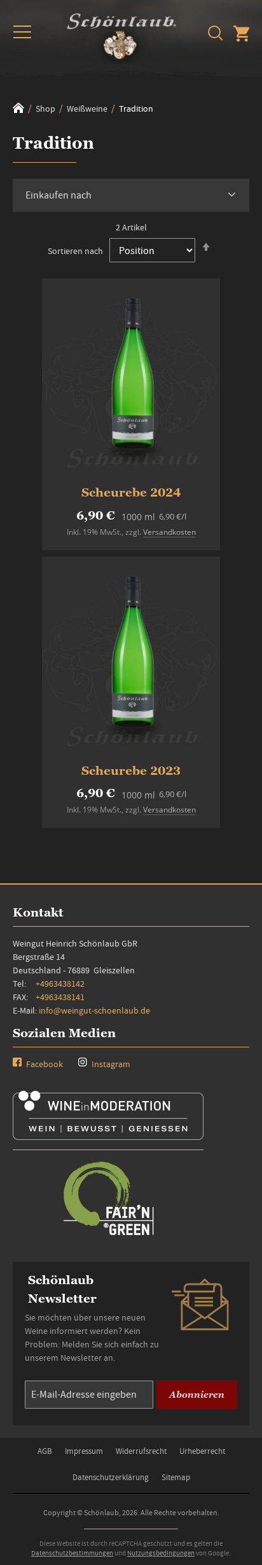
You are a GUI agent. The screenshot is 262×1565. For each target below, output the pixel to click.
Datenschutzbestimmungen (72, 1552)
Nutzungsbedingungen (161, 1552)
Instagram (110, 1064)
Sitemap (176, 1477)
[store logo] (121, 33)
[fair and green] (108, 1234)
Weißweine (88, 108)
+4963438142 (60, 983)
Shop (46, 108)
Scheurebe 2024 (131, 492)
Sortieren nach (75, 251)
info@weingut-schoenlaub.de (94, 1010)
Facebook (43, 1064)
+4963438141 (60, 997)
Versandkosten (169, 532)
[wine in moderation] (108, 1135)
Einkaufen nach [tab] (58, 195)
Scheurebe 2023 (131, 770)
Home (18, 108)
